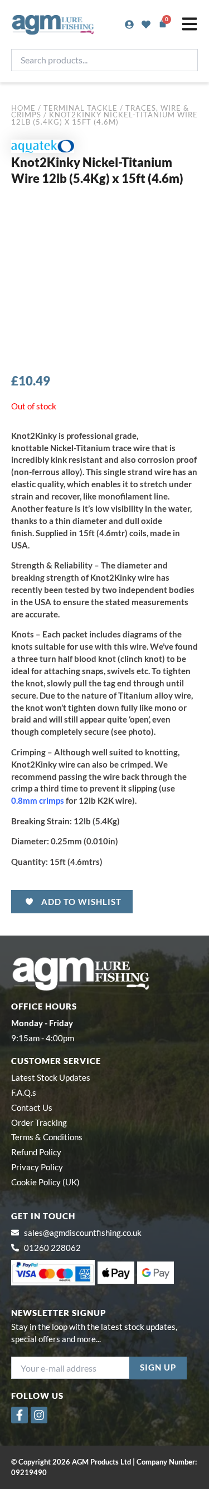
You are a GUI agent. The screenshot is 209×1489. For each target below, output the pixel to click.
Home (23, 107)
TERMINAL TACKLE (80, 107)
